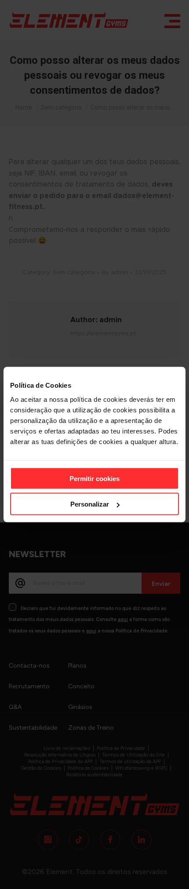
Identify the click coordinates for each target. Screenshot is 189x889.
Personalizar (89, 504)
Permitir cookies (94, 478)
